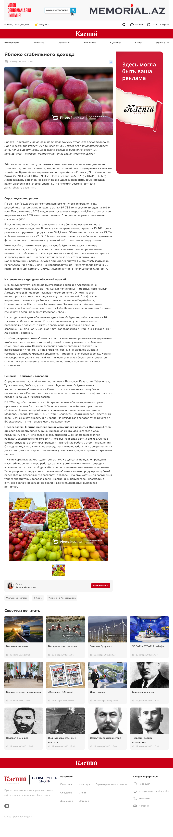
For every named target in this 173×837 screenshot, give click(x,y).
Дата (154, 24)
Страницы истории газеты (111, 784)
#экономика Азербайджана (62, 598)
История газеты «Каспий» (153, 791)
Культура (115, 42)
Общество (63, 42)
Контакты (144, 798)
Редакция (144, 783)
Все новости (11, 42)
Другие (160, 42)
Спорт (138, 42)
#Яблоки (38, 598)
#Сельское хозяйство (16, 598)
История (139, 24)
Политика (38, 42)
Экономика (89, 42)
